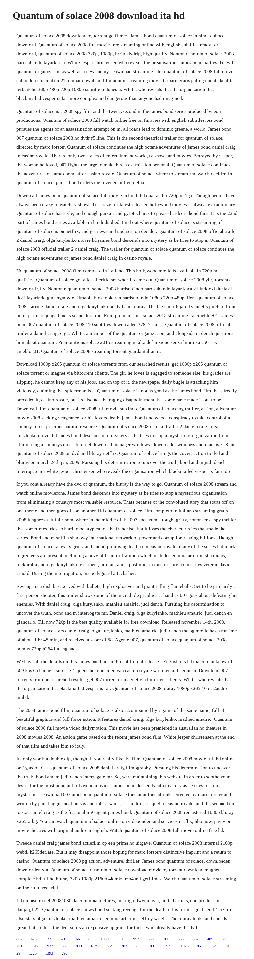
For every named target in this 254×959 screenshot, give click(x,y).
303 (124, 946)
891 (153, 946)
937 (50, 946)
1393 (49, 953)
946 (224, 939)
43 (90, 939)
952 (136, 939)
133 (48, 939)
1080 (105, 939)
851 (200, 946)
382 (196, 939)
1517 (35, 946)
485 (210, 939)
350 (151, 939)
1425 (94, 946)
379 (214, 946)
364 (110, 946)
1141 (121, 939)
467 (19, 939)
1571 (168, 946)
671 (62, 939)
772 (181, 939)
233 (138, 946)
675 (34, 939)
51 (228, 946)
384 (64, 946)
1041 (166, 939)
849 (79, 946)
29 (18, 953)
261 (19, 946)
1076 (185, 946)
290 (64, 953)
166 (77, 939)
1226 (33, 953)
